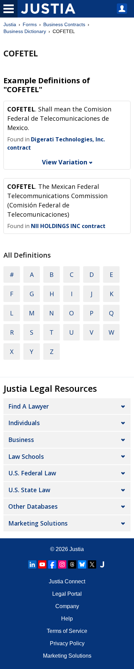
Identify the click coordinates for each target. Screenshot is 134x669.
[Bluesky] (82, 564)
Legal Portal (67, 594)
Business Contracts (64, 24)
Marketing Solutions (38, 523)
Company (67, 606)
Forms (30, 24)
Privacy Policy (67, 643)
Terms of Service (67, 631)
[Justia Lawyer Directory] (102, 564)
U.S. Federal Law (32, 473)
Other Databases (33, 506)
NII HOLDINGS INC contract (68, 226)
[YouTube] (42, 564)
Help (67, 619)
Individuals (24, 423)
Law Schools (26, 456)
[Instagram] (62, 564)
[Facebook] (52, 564)
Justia (9, 24)
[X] (92, 564)
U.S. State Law (29, 490)
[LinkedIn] (32, 564)
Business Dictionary (24, 31)
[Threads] (72, 564)
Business (21, 439)
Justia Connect (67, 581)
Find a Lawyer (28, 406)
